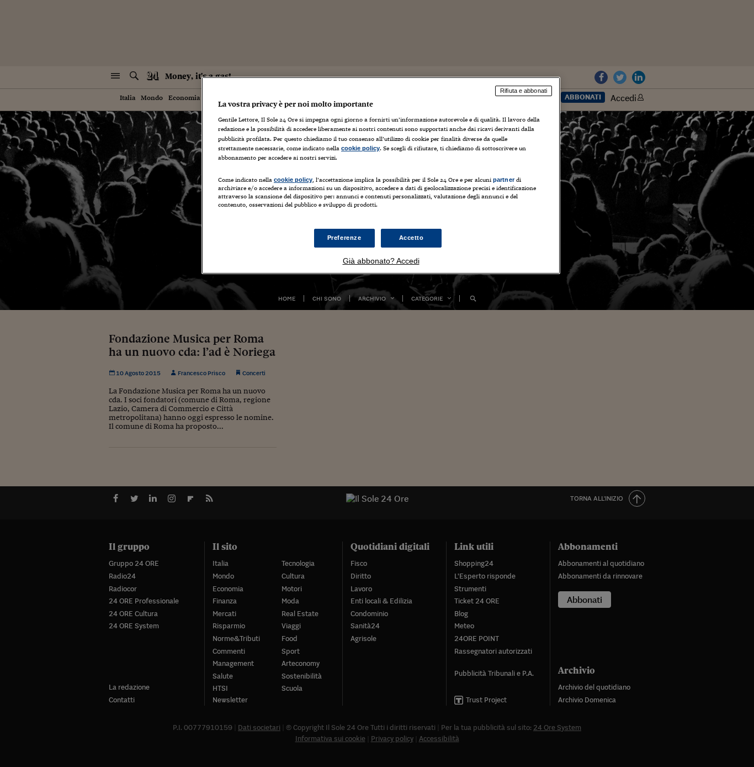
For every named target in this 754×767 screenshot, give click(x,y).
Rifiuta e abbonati (523, 90)
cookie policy (360, 148)
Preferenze (344, 237)
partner (503, 179)
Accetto (411, 237)
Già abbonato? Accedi (381, 260)
